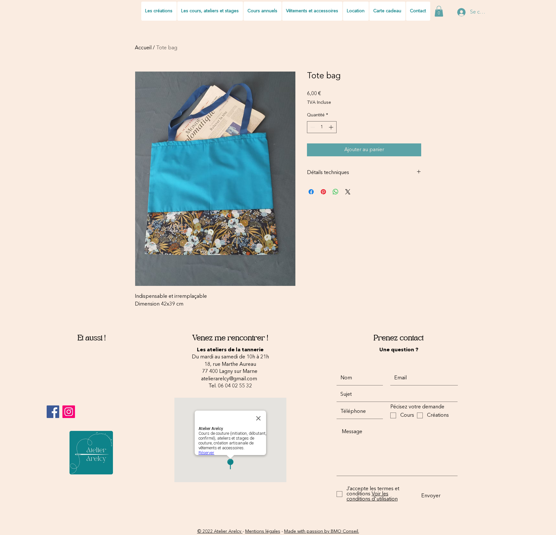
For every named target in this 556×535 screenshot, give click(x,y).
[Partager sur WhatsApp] (335, 192)
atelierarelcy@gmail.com (229, 379)
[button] (438, 11)
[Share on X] (348, 192)
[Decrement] (312, 127)
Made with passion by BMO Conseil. (321, 531)
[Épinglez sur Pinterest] (323, 192)
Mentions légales (262, 531)
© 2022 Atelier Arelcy (220, 531)
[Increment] (332, 127)
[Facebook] (53, 411)
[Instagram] (68, 411)
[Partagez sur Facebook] (311, 192)
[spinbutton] (322, 127)
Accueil (143, 48)
